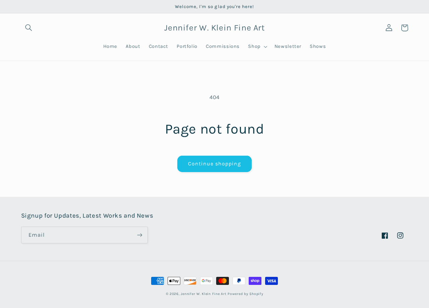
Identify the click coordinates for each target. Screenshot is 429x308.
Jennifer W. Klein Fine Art (203, 294)
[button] (29, 27)
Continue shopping (214, 164)
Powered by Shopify (245, 294)
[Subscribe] (139, 235)
